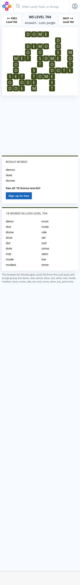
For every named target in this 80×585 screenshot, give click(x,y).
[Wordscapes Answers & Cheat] (7, 6)
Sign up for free (19, 195)
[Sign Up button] (74, 6)
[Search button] (18, 6)
